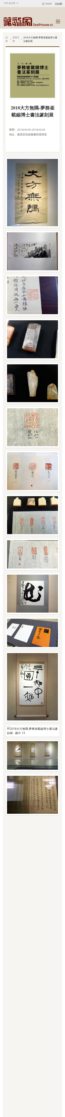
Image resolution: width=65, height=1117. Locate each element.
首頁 (6, 39)
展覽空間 (16, 39)
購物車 (49, 3)
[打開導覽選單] (58, 21)
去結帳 (58, 3)
